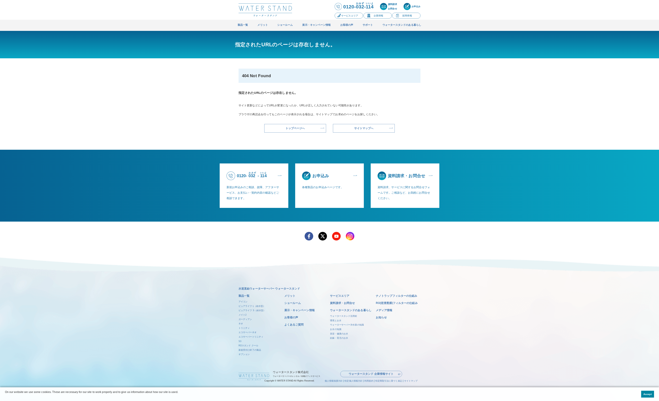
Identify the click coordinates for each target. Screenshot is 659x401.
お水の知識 (335, 329)
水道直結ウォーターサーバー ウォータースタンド (269, 288)
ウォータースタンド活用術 (343, 316)
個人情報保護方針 (334, 381)
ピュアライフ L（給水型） (252, 306)
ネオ (241, 323)
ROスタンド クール (248, 345)
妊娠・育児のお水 (339, 338)
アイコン (243, 301)
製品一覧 (244, 295)
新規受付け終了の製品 (250, 350)
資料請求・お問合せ (342, 303)
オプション (244, 354)
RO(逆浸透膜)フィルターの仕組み (397, 303)
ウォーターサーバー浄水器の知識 (347, 324)
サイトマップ (411, 381)
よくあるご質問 (294, 324)
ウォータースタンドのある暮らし (351, 310)
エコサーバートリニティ (251, 336)
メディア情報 (384, 310)
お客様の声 (291, 317)
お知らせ (381, 317)
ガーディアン (245, 319)
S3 (240, 341)
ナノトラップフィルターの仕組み (396, 295)
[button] (5, 396)
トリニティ (244, 328)
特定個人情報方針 (353, 381)
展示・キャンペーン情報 (299, 310)
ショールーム (292, 303)
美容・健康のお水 (339, 333)
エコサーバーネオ (248, 332)
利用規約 (368, 381)
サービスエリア (339, 295)
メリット (289, 295)
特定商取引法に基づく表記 (388, 381)
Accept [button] (647, 394)
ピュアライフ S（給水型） (252, 310)
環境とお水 (335, 320)
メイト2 (242, 315)
